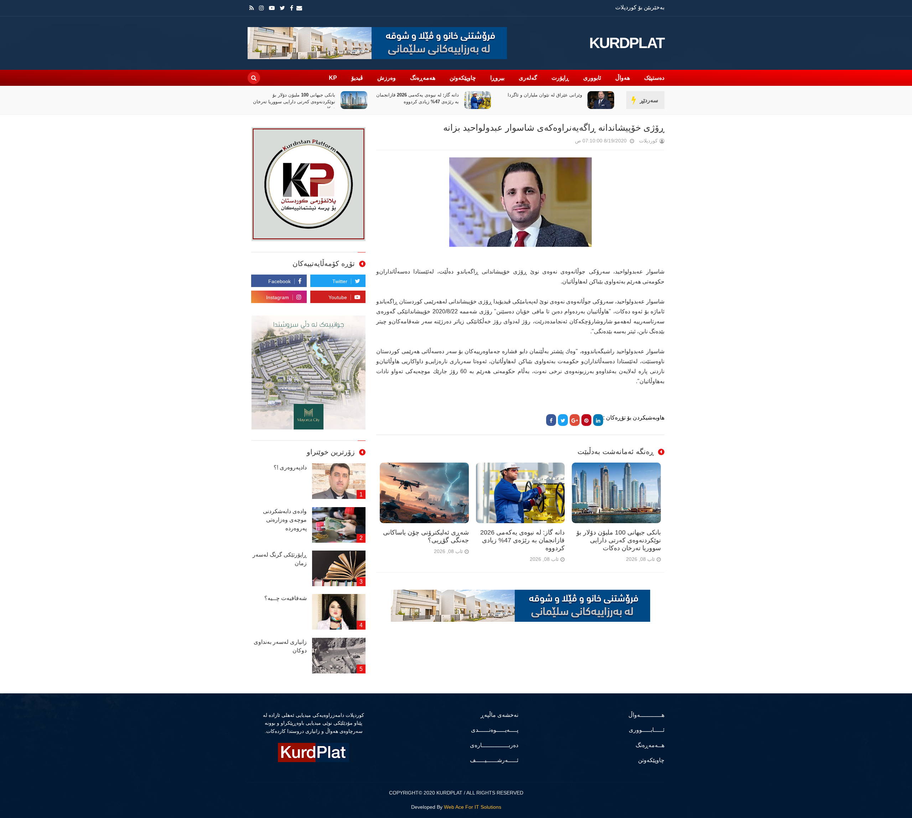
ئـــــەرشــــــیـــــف (494, 760)
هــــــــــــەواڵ (646, 715)
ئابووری (592, 78)
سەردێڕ (649, 100)
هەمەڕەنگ (422, 78)
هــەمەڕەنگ (650, 745)
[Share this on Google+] (575, 420)
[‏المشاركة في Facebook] (551, 420)
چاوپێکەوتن (463, 78)
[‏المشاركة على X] (563, 420)
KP (333, 78)
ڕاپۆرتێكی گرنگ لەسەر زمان (280, 559)
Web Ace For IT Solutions (472, 807)
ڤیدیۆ (357, 78)
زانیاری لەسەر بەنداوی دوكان (280, 646)
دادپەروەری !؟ (290, 467)
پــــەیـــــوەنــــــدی (494, 730)
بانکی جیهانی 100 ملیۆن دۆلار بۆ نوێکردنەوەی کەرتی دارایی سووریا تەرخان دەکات (418, 101)
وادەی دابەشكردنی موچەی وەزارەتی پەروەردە (285, 519)
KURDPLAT (626, 43)
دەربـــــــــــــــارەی (494, 745)
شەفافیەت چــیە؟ (285, 598)
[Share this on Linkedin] (598, 420)
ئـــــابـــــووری (646, 730)
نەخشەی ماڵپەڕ (499, 715)
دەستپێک (654, 78)
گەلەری (528, 78)
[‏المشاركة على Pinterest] (586, 420)
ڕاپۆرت (560, 78)
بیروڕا (497, 78)
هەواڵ (622, 78)
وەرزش (386, 78)
